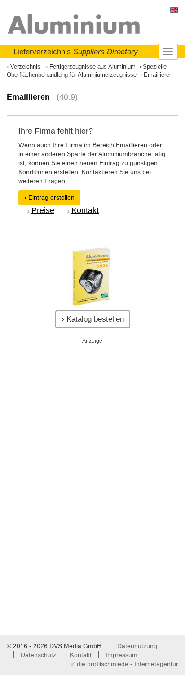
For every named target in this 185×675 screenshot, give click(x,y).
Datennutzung (137, 645)
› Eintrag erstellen (49, 197)
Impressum (121, 654)
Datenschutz (38, 654)
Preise (42, 210)
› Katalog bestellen (93, 319)
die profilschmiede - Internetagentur (127, 663)
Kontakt (85, 210)
